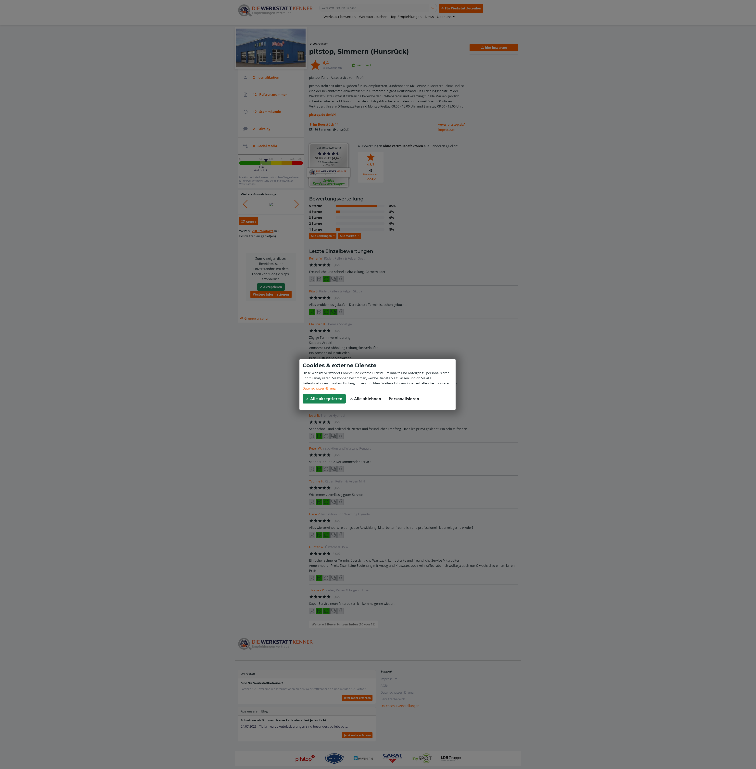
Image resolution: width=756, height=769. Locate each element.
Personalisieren (404, 398)
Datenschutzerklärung (319, 388)
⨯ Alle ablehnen (365, 398)
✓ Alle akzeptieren (324, 398)
